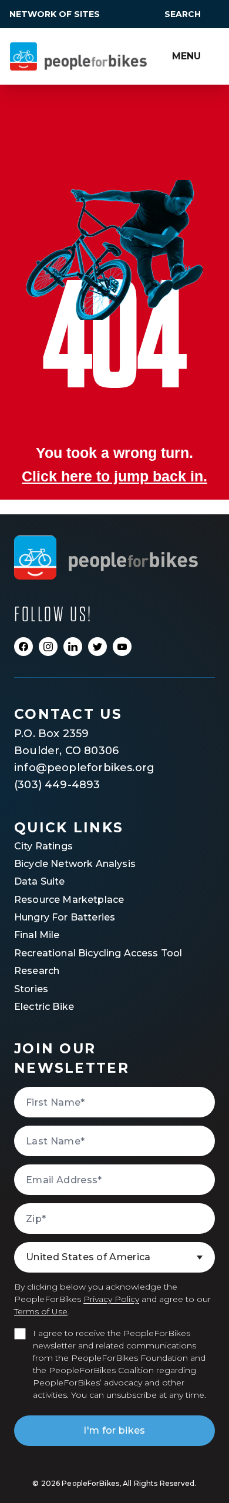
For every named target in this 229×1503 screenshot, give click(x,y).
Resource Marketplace (69, 899)
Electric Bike (44, 1006)
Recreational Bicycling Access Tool (98, 953)
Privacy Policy (111, 1299)
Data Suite (39, 881)
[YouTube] (122, 646)
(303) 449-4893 (57, 784)
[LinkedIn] (72, 646)
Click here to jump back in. (114, 476)
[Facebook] (23, 646)
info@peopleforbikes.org (84, 767)
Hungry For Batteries (64, 917)
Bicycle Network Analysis (75, 863)
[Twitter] (97, 646)
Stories (31, 989)
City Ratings (43, 846)
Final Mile (37, 934)
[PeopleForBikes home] (106, 557)
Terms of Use (41, 1311)
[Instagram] (48, 646)
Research (36, 970)
